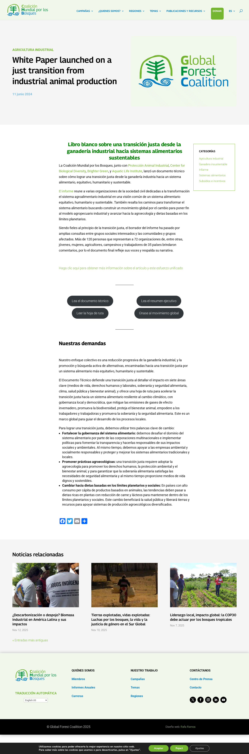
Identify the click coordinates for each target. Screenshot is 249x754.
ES (230, 11)
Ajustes (199, 748)
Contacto (195, 687)
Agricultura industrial (33, 50)
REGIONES (135, 11)
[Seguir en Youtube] (223, 700)
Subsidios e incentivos (212, 181)
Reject (179, 748)
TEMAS (154, 11)
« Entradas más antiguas (30, 640)
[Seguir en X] (193, 700)
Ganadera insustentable (213, 164)
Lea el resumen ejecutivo (158, 301)
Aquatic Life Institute (127, 171)
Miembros (78, 679)
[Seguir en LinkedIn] (216, 700)
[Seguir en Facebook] (200, 700)
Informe (203, 169)
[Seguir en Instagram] (208, 700)
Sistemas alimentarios (212, 175)
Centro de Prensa (201, 679)
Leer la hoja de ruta (90, 313)
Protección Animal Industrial (148, 165)
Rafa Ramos (188, 726)
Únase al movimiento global (159, 313)
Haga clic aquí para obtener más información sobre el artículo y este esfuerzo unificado (121, 268)
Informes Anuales (83, 687)
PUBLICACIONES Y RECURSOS (184, 11)
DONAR (217, 10)
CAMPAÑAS (83, 11)
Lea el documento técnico (90, 301)
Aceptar (158, 748)
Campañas (138, 679)
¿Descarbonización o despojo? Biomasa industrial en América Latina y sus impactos (43, 619)
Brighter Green (97, 171)
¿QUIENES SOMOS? (109, 11)
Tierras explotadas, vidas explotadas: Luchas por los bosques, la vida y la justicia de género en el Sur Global (120, 619)
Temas (135, 687)
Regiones (137, 696)
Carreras (77, 696)
